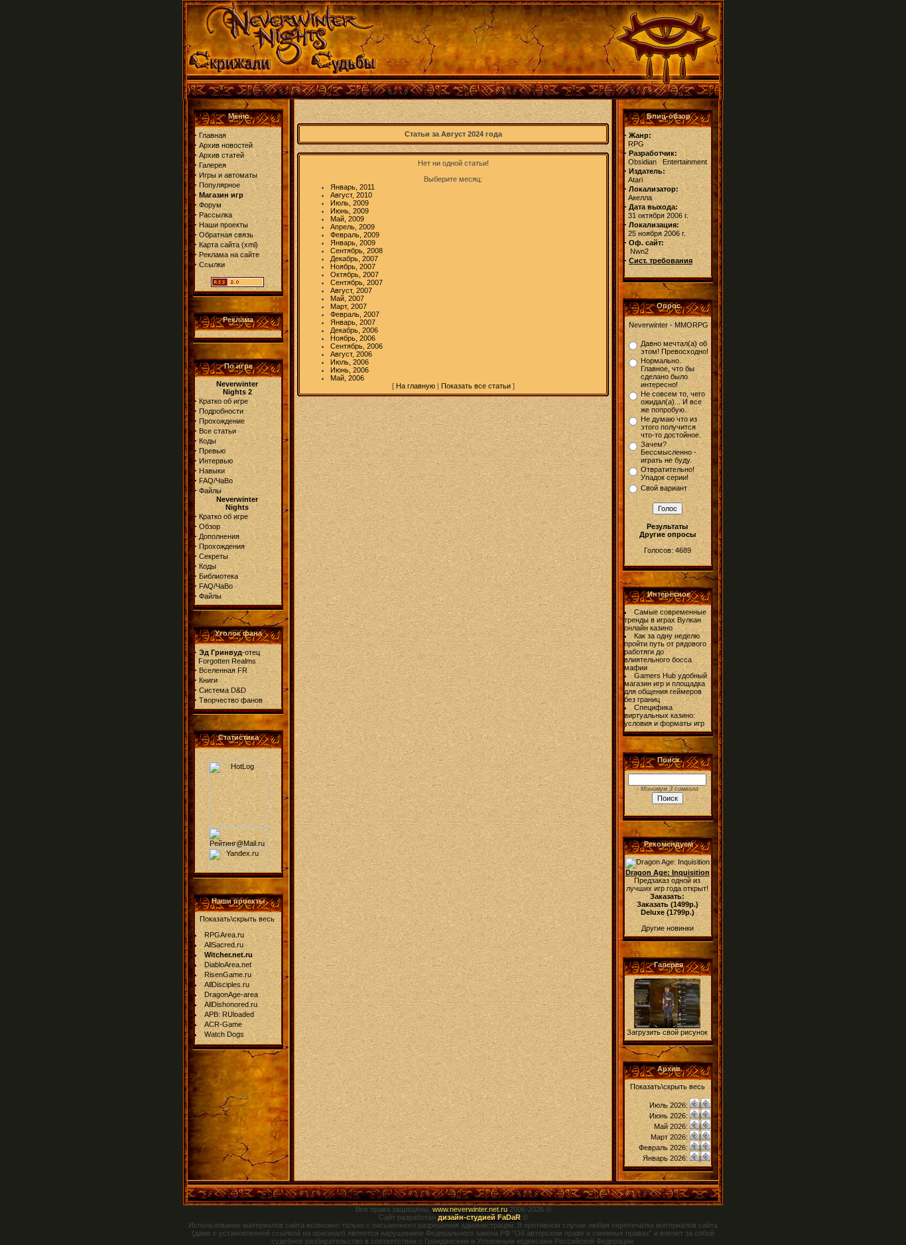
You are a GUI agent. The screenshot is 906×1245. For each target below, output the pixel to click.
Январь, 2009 (352, 243)
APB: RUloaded (229, 1014)
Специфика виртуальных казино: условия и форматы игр (664, 715)
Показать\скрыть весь (237, 919)
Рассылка (215, 215)
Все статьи (217, 431)
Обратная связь (226, 235)
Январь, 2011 (352, 187)
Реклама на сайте (229, 255)
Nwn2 (639, 251)
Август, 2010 (351, 195)
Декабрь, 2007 (354, 259)
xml (249, 245)
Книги (208, 680)
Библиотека (218, 576)
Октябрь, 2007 (354, 274)
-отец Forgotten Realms (227, 656)
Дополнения (219, 536)
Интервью (216, 461)
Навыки (212, 471)
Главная (212, 135)
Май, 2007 (347, 298)
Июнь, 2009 (349, 211)
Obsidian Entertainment (667, 162)
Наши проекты (223, 225)
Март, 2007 (348, 306)
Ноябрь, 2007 (352, 266)
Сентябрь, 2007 (356, 282)
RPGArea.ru (224, 935)
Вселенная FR (223, 670)
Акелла (640, 198)
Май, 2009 (347, 219)
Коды (207, 441)
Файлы (210, 491)
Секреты (213, 556)
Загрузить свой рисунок (667, 1032)
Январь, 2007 (352, 322)
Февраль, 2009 (354, 235)
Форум (210, 205)
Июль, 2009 (349, 203)
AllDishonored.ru (230, 1004)
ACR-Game (223, 1024)
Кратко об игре (223, 401)
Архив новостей (226, 145)
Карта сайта (219, 245)
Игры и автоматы (228, 175)
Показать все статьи (476, 386)
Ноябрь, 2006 (352, 338)
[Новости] (694, 1105)
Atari (635, 180)
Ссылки (212, 264)
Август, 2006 (351, 354)
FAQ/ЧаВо (216, 481)
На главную (415, 386)
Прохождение (222, 421)
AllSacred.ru (223, 945)
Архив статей (221, 155)
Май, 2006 (347, 378)
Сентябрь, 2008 (356, 251)
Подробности (221, 411)
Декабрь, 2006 (354, 330)
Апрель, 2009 (352, 227)
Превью (212, 451)
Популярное (219, 185)
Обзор (209, 526)
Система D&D (222, 690)
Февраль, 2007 (354, 314)
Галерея (212, 165)
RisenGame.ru (227, 974)
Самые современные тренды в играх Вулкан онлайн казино (665, 620)
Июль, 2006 (349, 362)
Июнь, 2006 (349, 370)
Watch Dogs (224, 1034)
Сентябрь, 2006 (356, 346)
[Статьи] (705, 1105)
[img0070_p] (667, 1026)
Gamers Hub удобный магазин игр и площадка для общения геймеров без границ (665, 687)
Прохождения (222, 546)
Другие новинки (667, 928)
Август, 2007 (351, 290)
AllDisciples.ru (226, 984)
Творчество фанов (231, 700)
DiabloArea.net (227, 965)
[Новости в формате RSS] (237, 284)
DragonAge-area (231, 994)
